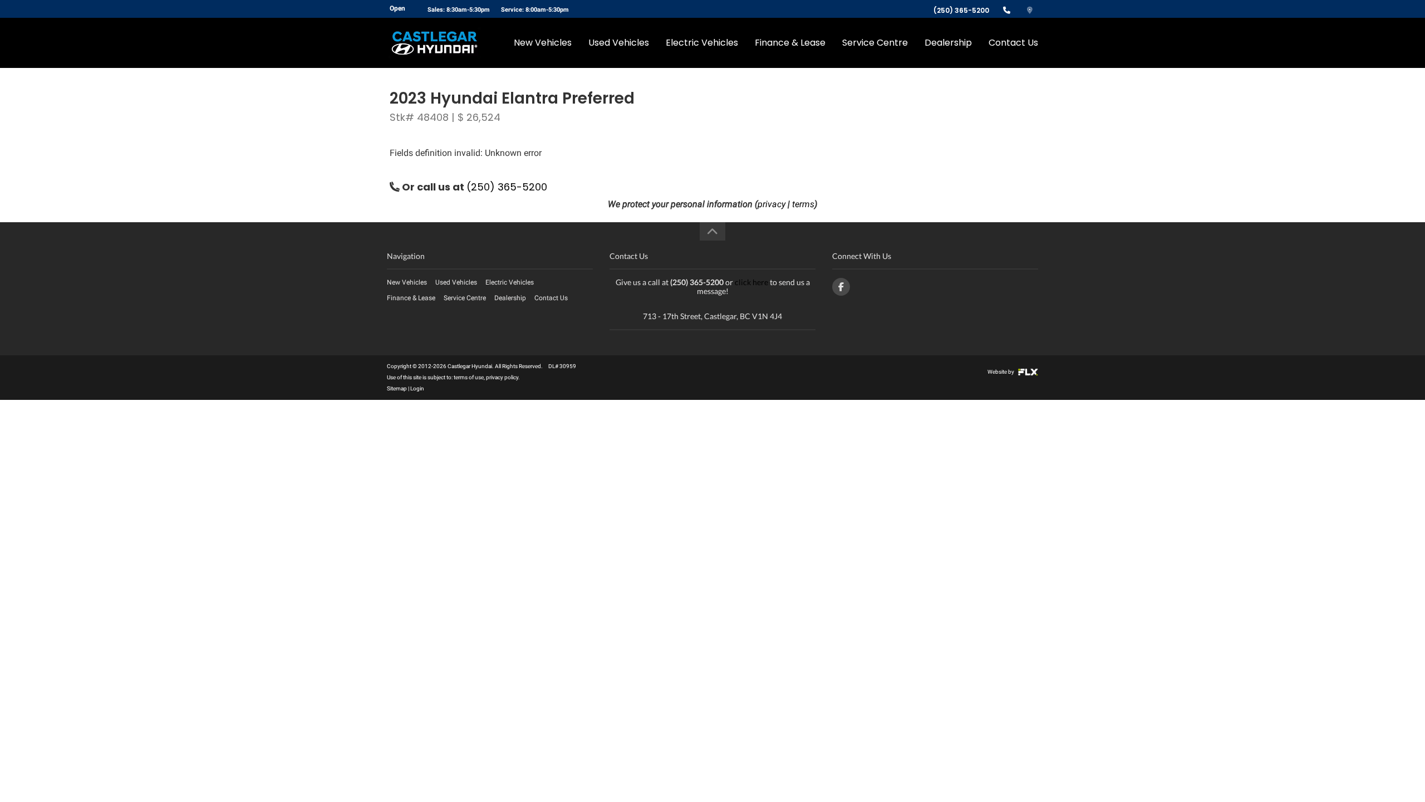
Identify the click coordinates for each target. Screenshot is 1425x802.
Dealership (948, 42)
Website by (1001, 372)
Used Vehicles (618, 42)
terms (803, 204)
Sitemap (397, 388)
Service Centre (875, 42)
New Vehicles (543, 42)
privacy (771, 204)
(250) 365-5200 (961, 10)
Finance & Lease (790, 42)
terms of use (469, 377)
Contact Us (1013, 42)
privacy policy (502, 377)
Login (417, 388)
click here (751, 282)
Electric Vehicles (702, 42)
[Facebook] (841, 287)
